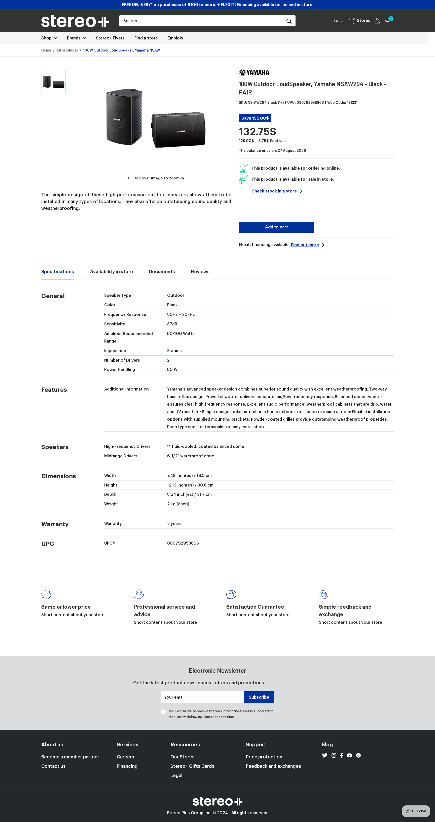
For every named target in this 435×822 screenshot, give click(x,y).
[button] (339, 21)
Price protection (264, 757)
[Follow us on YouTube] (349, 755)
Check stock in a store (274, 191)
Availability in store (111, 271)
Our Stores (182, 757)
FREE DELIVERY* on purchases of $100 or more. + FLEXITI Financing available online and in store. (217, 5)
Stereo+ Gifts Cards (192, 766)
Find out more (305, 245)
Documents (162, 271)
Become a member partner (70, 757)
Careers (125, 757)
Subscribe (259, 697)
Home (46, 50)
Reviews (200, 271)
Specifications (57, 271)
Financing (127, 766)
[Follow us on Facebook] (341, 755)
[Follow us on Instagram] (334, 755)
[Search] (289, 21)
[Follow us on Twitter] (325, 755)
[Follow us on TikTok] (358, 755)
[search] (201, 21)
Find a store (146, 38)
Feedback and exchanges (273, 766)
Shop (46, 38)
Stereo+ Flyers (110, 38)
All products (67, 50)
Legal (176, 775)
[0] (389, 21)
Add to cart (276, 227)
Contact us (53, 766)
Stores (363, 21)
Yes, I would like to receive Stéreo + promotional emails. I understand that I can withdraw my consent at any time (220, 714)
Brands (74, 38)
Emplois (175, 38)
